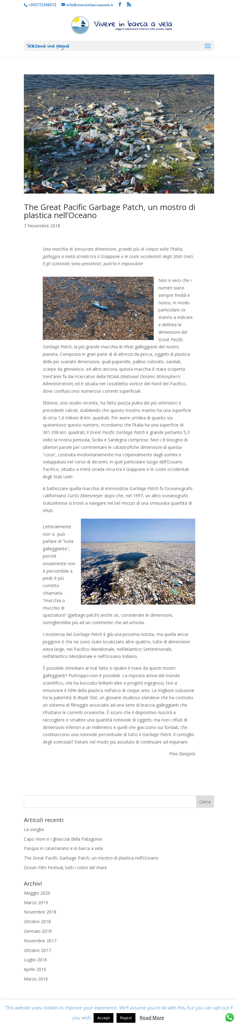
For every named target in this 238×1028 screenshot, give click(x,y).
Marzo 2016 (36, 979)
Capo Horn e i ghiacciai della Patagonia (63, 839)
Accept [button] (103, 1018)
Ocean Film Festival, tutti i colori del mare (65, 867)
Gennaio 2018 (38, 931)
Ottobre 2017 (37, 950)
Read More (152, 1017)
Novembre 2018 (40, 912)
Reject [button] (126, 1018)
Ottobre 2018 (37, 921)
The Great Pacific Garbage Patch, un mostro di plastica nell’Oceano (109, 211)
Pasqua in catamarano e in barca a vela (63, 848)
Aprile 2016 (35, 969)
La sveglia (34, 829)
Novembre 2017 (40, 941)
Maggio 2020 (37, 893)
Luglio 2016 (35, 960)
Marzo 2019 (36, 902)
